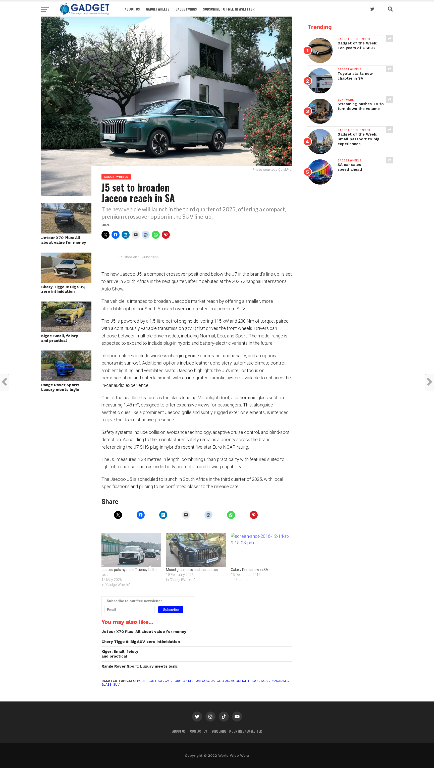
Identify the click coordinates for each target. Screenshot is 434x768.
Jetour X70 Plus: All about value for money (63, 240)
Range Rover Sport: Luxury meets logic (60, 387)
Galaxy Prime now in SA (249, 570)
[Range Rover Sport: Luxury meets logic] (66, 379)
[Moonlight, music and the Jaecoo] (196, 550)
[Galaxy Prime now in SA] (260, 550)
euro (177, 681)
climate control (148, 681)
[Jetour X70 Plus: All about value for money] (66, 231)
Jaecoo (202, 681)
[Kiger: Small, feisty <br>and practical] (66, 330)
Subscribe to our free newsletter (236, 731)
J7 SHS (188, 681)
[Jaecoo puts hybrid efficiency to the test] (131, 550)
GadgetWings (186, 9)
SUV (116, 684)
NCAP (265, 681)
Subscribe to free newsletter (229, 9)
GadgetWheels (158, 9)
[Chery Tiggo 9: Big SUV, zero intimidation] (66, 281)
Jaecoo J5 (220, 681)
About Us (132, 9)
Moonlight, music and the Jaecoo (192, 570)
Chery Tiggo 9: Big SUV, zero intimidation (63, 289)
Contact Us (198, 731)
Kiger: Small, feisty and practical (59, 338)
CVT (168, 681)
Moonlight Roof (245, 681)
